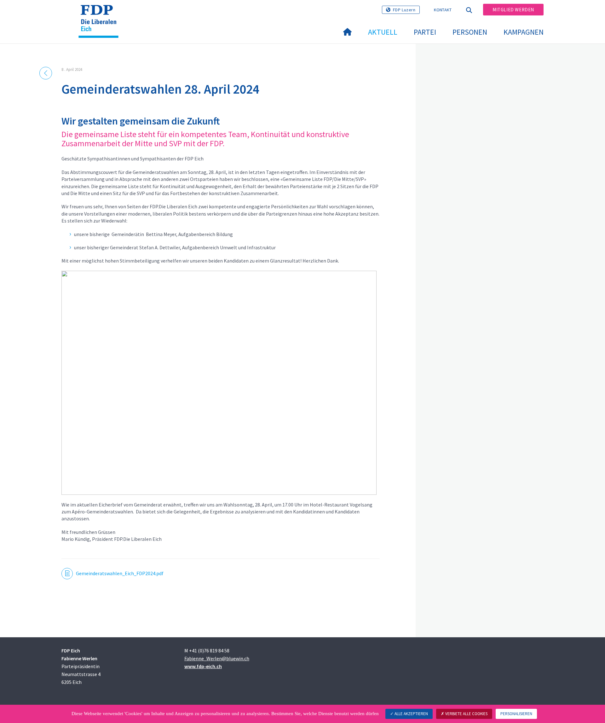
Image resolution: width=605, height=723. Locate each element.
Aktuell (382, 32)
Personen (469, 32)
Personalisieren (516, 713)
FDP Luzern (404, 10)
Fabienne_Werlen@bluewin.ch (216, 658)
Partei (425, 32)
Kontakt (443, 10)
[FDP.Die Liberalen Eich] (100, 13)
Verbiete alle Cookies (465, 713)
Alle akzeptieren (411, 713)
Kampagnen (524, 32)
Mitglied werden (513, 10)
